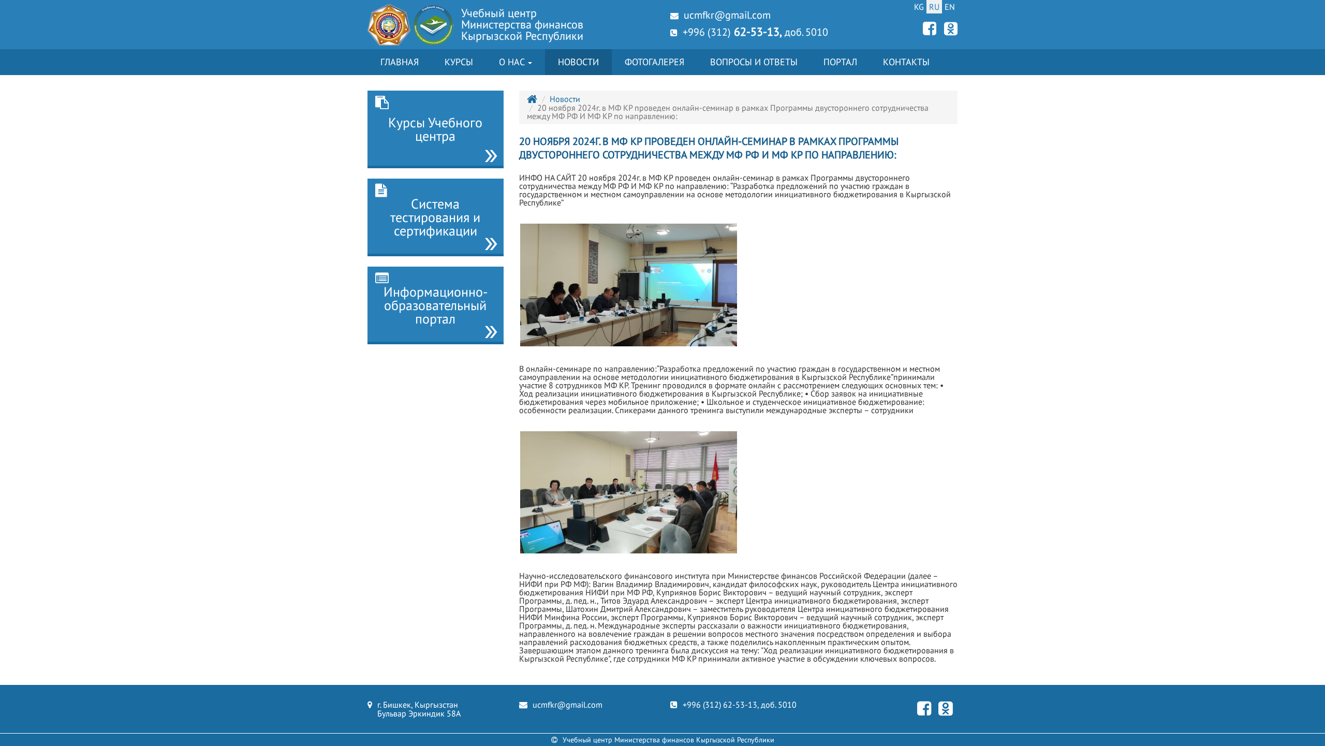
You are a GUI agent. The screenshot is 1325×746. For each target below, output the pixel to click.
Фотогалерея (654, 62)
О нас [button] (513, 62)
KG (919, 7)
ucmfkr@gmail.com (727, 15)
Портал (840, 62)
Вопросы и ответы (754, 62)
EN (950, 7)
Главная (399, 62)
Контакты (906, 62)
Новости (578, 62)
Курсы (459, 62)
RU (934, 7)
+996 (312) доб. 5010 (755, 31)
